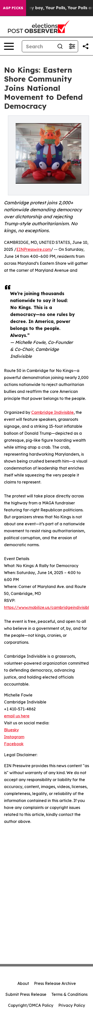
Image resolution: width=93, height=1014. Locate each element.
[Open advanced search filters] (72, 46)
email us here (17, 715)
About (23, 983)
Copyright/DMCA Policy (30, 1005)
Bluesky (11, 729)
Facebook (14, 743)
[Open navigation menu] (9, 46)
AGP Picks (13, 8)
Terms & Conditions (69, 994)
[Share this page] (85, 46)
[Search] (60, 46)
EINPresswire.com (33, 249)
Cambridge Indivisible (52, 412)
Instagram (14, 736)
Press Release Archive (55, 983)
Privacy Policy (71, 1005)
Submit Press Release (25, 994)
